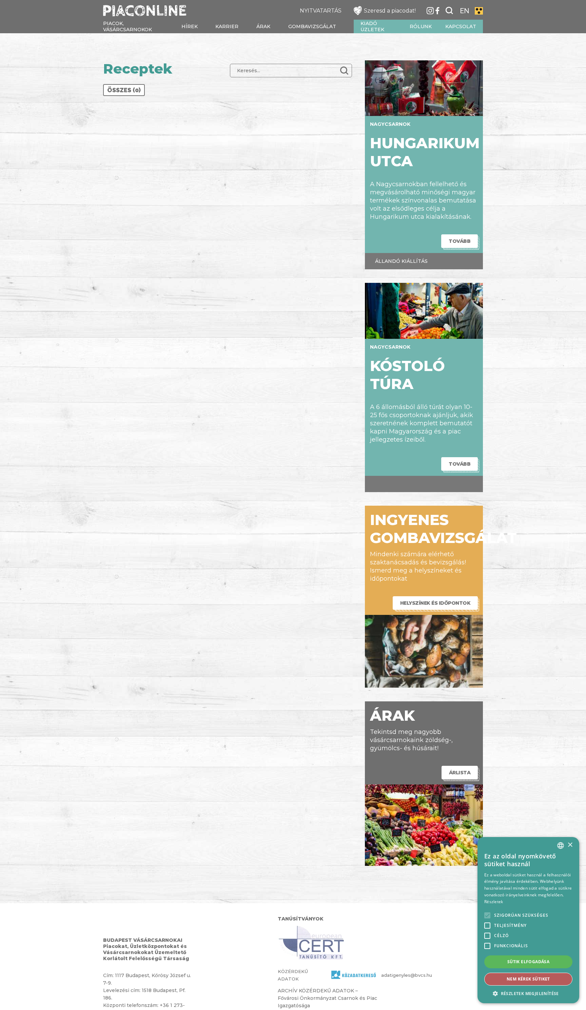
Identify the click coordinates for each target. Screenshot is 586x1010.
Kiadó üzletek (372, 26)
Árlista (460, 773)
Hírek (189, 26)
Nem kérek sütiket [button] (528, 979)
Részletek (493, 902)
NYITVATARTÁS (320, 10)
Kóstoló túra (407, 375)
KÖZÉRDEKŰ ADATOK (293, 975)
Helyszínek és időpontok (435, 603)
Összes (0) (124, 90)
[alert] (528, 920)
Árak (263, 26)
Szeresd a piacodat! (390, 10)
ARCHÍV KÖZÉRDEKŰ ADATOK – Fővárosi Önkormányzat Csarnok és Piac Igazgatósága (327, 998)
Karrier (226, 26)
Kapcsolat (460, 26)
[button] (528, 993)
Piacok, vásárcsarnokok (127, 26)
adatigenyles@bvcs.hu (394, 975)
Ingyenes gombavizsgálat (443, 529)
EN (464, 11)
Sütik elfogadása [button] (528, 962)
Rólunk (421, 26)
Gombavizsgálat (312, 26)
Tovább (459, 241)
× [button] (569, 845)
